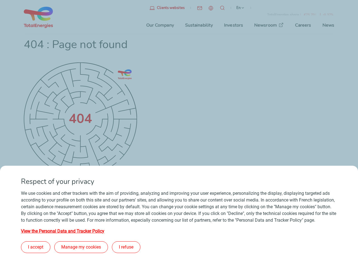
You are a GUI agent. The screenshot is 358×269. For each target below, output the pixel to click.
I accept (35, 247)
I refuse (126, 247)
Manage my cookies (81, 247)
